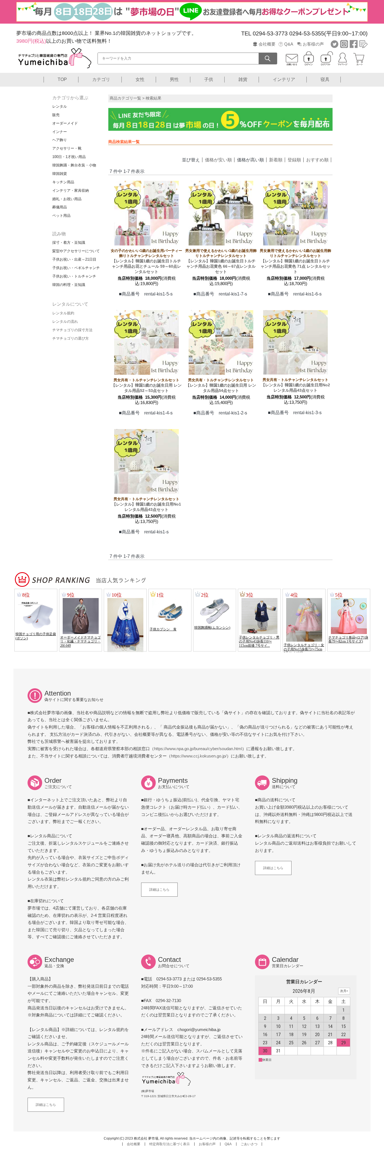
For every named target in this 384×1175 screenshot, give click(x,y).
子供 (208, 79)
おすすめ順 (317, 159)
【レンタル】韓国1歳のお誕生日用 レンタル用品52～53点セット (146, 385)
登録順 (294, 159)
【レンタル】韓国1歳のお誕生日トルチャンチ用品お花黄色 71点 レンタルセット (295, 261)
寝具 (324, 79)
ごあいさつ (249, 1144)
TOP (62, 79)
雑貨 (242, 79)
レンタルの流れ (65, 321)
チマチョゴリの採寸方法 (72, 330)
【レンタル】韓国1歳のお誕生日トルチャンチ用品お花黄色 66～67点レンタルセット (221, 261)
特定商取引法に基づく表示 (169, 1144)
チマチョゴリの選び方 (70, 338)
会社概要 (267, 44)
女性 (139, 79)
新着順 (276, 159)
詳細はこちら (159, 890)
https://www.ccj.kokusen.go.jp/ (199, 756)
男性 (174, 79)
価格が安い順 (218, 159)
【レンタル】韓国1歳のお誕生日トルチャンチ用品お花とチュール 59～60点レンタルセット (146, 261)
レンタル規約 (63, 313)
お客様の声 (313, 44)
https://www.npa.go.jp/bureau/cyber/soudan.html (198, 748)
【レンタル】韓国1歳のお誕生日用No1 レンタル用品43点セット (146, 504)
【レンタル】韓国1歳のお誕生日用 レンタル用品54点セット (221, 385)
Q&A (288, 44)
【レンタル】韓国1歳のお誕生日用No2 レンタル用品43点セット (295, 385)
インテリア (284, 79)
